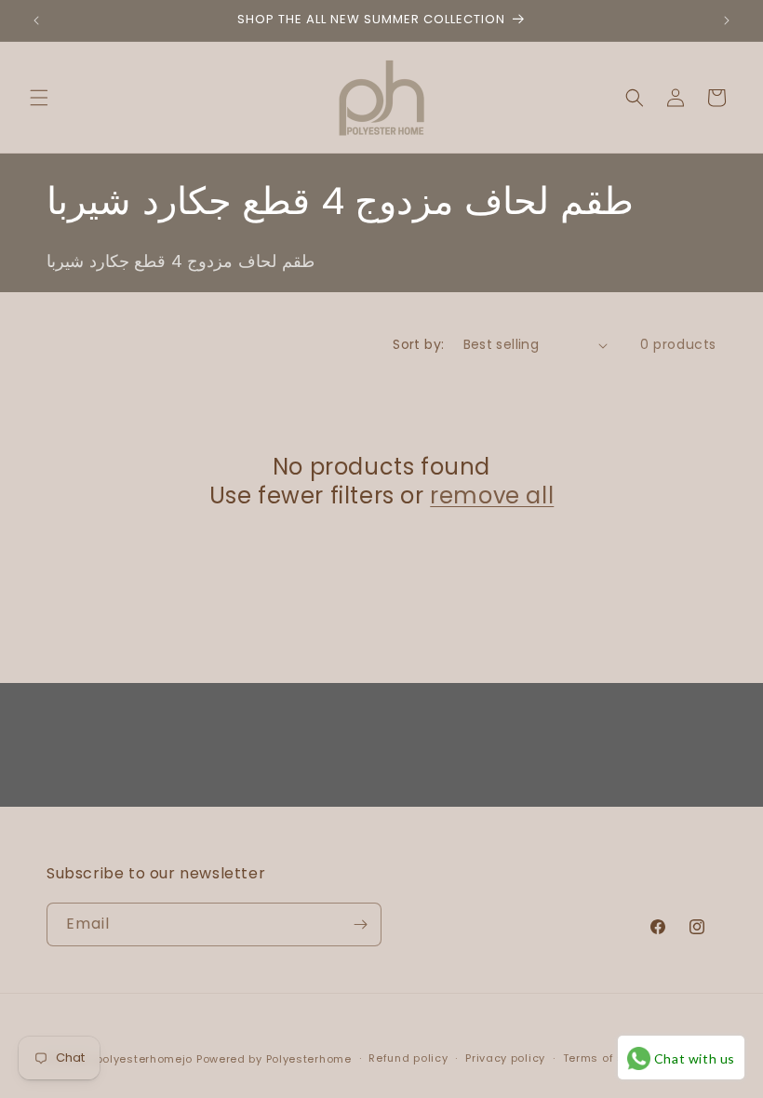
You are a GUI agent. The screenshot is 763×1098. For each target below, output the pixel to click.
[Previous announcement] (36, 20)
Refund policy (408, 1058)
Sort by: (418, 344)
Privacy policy (505, 1058)
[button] (39, 97)
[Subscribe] (360, 924)
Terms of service (611, 1058)
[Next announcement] (726, 20)
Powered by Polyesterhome (274, 1058)
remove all (492, 495)
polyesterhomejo (145, 1058)
